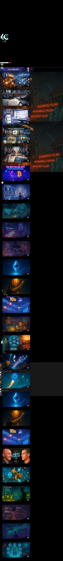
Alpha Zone (4, 50)
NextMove (3, 48)
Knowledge (4, 52)
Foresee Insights (4, 47)
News (3, 46)
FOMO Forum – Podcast (6, 51)
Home (3, 44)
